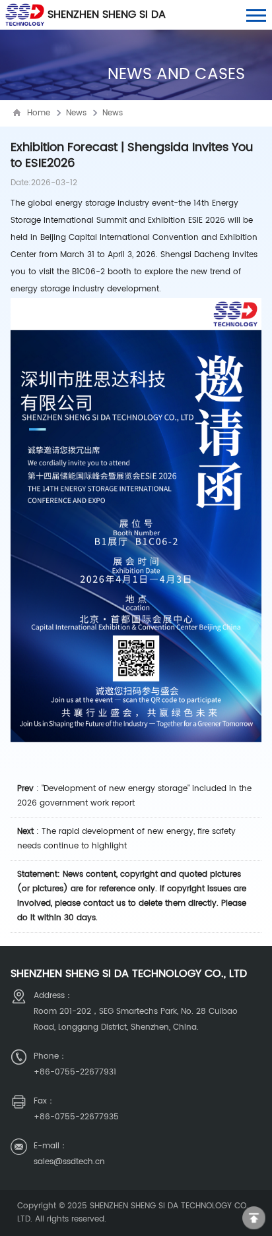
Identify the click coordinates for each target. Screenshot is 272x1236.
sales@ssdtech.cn (69, 1162)
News (76, 113)
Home (38, 113)
